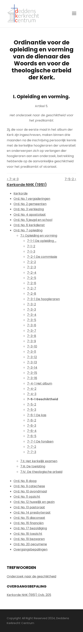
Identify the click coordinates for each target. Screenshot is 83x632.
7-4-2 (31, 388)
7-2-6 (31, 283)
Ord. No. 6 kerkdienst (29, 225)
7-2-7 (31, 288)
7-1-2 (31, 246)
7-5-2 (31, 404)
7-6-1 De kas (36, 415)
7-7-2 (31, 446)
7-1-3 (31, 251)
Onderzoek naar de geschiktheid (31, 576)
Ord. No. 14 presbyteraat (32, 512)
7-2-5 (31, 278)
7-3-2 (31, 304)
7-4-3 (31, 394)
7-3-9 (31, 341)
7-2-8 (31, 293)
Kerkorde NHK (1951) (27, 184)
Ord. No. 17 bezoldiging (30, 528)
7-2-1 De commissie (42, 256)
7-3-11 (31, 351)
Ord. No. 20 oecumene (30, 544)
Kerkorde (21, 193)
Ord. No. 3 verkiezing (29, 209)
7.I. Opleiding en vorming (38, 235)
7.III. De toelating (32, 466)
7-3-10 (32, 346)
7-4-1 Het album (39, 383)
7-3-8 (31, 336)
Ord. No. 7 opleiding (28, 230)
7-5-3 (31, 409)
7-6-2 (31, 420)
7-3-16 (32, 378)
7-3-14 (32, 367)
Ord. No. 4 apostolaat (30, 214)
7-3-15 (32, 373)
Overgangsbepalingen (30, 549)
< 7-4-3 (13, 179)
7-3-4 (31, 315)
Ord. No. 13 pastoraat (29, 507)
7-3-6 (31, 325)
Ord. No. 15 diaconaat (29, 518)
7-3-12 (32, 357)
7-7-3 (31, 452)
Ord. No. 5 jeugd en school (33, 220)
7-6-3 (31, 425)
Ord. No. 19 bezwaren (29, 539)
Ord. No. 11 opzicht (27, 496)
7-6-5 (31, 436)
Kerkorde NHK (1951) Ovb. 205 (29, 595)
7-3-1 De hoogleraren (43, 299)
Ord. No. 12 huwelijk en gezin (34, 502)
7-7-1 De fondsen (40, 441)
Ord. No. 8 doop (25, 481)
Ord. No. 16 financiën (29, 523)
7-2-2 (31, 262)
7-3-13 (32, 362)
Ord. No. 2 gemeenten (30, 204)
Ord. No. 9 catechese (29, 486)
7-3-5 (31, 320)
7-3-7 (31, 330)
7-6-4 (31, 431)
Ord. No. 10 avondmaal (30, 491)
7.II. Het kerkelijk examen (38, 461)
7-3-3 (31, 309)
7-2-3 (31, 267)
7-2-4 (31, 272)
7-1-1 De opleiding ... (41, 241)
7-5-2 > (70, 179)
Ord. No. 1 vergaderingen (32, 198)
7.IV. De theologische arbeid (41, 472)
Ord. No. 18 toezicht (28, 533)
